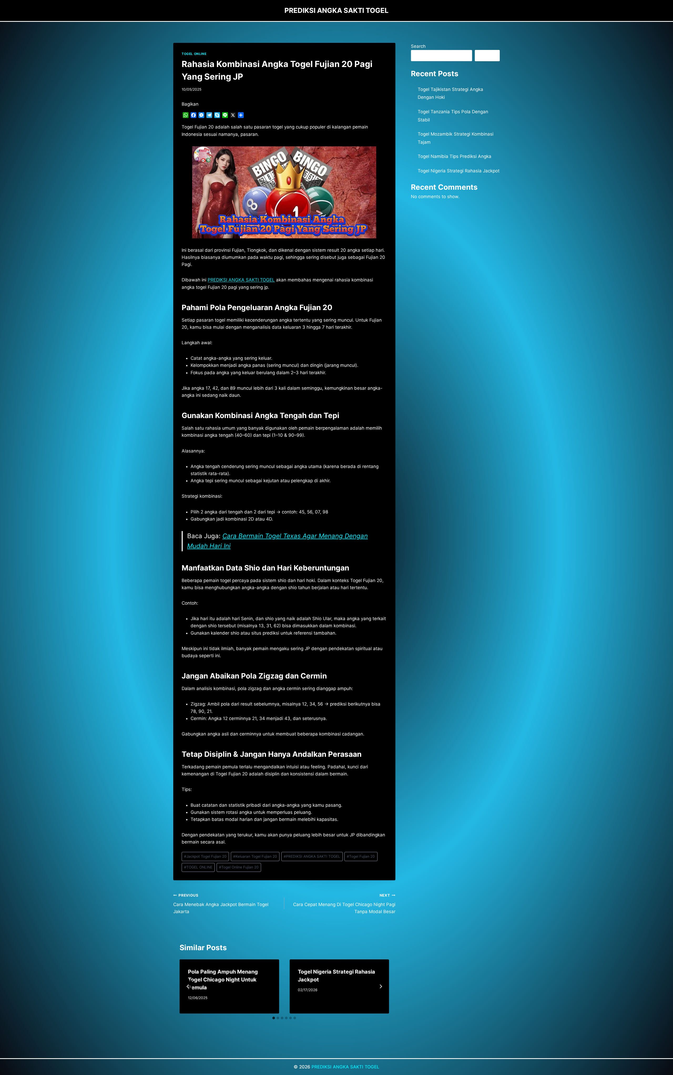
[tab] (273, 1018)
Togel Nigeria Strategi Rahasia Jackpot (458, 170)
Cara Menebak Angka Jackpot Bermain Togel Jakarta (220, 903)
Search (418, 46)
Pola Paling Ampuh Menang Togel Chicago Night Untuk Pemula (223, 980)
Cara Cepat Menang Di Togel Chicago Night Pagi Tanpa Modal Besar (344, 903)
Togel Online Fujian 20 (239, 867)
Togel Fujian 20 (361, 856)
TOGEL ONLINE (194, 54)
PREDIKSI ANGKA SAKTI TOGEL (241, 279)
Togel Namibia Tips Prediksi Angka (454, 156)
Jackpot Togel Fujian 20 (205, 856)
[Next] (380, 986)
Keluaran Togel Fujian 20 (255, 856)
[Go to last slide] (188, 986)
